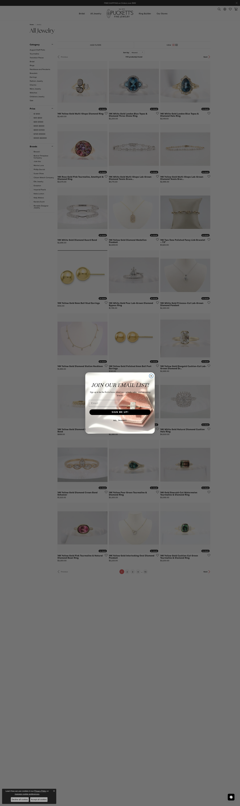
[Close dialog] (151, 376)
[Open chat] (231, 797)
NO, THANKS (120, 420)
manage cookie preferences (27, 794)
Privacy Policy (40, 791)
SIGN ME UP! (120, 412)
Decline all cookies (20, 799)
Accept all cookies (39, 799)
